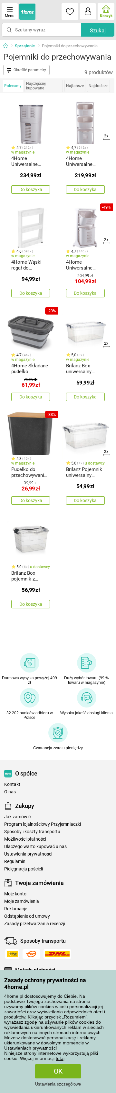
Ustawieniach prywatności (30, 1048)
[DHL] (57, 954)
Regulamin (14, 861)
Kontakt (12, 784)
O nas (10, 791)
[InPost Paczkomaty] (12, 954)
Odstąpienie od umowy (27, 916)
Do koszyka (30, 189)
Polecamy (13, 86)
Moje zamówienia (21, 901)
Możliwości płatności (25, 839)
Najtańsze (75, 86)
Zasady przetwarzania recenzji (34, 923)
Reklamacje (15, 908)
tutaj (60, 1058)
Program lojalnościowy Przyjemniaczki (42, 824)
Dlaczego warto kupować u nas (35, 846)
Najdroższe (98, 86)
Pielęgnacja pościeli (23, 869)
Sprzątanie (25, 45)
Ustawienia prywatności (28, 854)
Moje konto (15, 894)
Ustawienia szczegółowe (58, 1084)
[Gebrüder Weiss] (31, 954)
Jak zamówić (17, 816)
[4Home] (7, 46)
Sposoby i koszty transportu (32, 831)
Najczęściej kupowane (36, 85)
